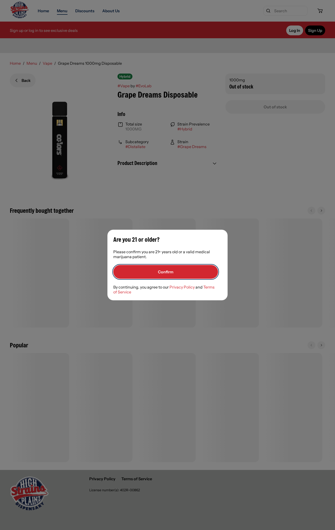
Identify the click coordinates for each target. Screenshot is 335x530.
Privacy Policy (182, 287)
